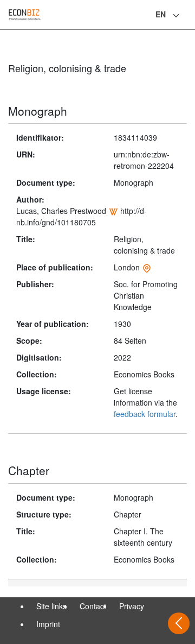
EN (160, 14)
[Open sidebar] (179, 623)
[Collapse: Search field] (186, 16)
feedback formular (145, 413)
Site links (51, 606)
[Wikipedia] (113, 210)
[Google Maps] (147, 267)
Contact (93, 606)
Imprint (48, 623)
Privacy (131, 606)
